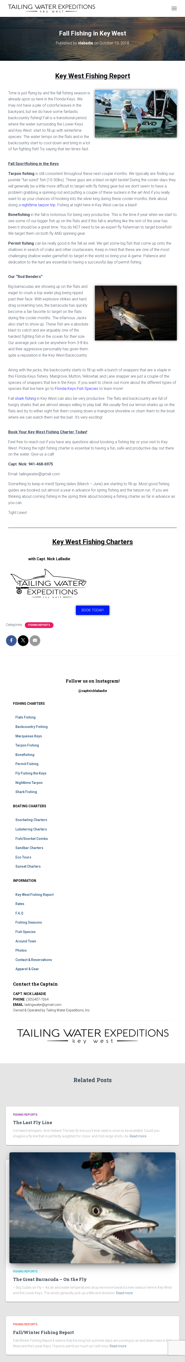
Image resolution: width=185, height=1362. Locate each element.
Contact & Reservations (33, 960)
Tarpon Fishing (27, 745)
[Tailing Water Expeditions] (53, 8)
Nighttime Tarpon (29, 783)
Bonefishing (24, 755)
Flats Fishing (25, 717)
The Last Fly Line (32, 1122)
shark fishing (25, 398)
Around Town (25, 941)
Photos (21, 950)
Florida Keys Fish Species (76, 388)
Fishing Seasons (28, 922)
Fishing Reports (39, 625)
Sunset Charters (28, 866)
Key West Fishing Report (34, 895)
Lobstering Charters (31, 829)
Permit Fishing (27, 764)
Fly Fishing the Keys (30, 773)
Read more (138, 1136)
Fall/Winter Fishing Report (43, 1332)
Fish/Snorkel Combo (31, 839)
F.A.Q (19, 913)
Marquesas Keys (28, 736)
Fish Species (25, 932)
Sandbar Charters (29, 848)
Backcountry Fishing (31, 727)
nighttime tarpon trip (38, 205)
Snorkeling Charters (31, 820)
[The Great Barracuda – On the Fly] (92, 1207)
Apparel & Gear (27, 969)
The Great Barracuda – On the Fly (50, 1279)
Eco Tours (23, 857)
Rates (19, 904)
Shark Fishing (26, 792)
